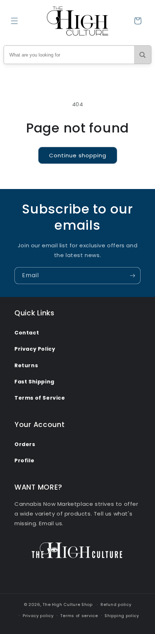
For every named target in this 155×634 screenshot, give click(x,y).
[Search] (142, 55)
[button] (14, 21)
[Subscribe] (132, 275)
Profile (24, 460)
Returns (26, 365)
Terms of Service (39, 397)
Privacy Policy (34, 348)
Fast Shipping (34, 381)
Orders (24, 444)
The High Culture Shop (68, 604)
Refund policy (116, 604)
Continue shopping (77, 155)
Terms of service (79, 616)
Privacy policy (38, 616)
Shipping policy (122, 616)
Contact (26, 332)
